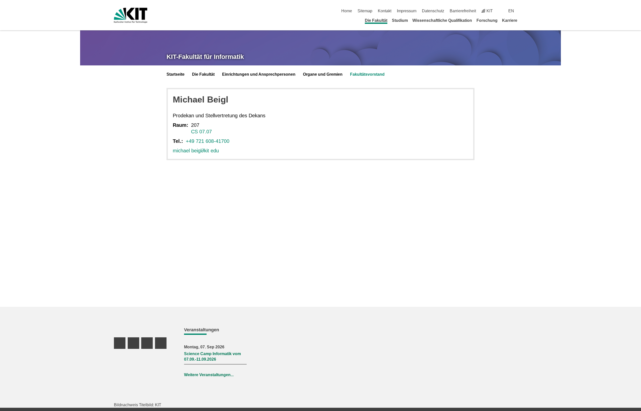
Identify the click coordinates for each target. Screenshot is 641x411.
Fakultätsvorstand (367, 74)
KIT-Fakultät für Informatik (205, 56)
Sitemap (365, 11)
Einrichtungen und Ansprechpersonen (258, 74)
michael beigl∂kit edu (196, 150)
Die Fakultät (376, 20)
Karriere (509, 20)
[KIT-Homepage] (130, 15)
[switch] (525, 11)
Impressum (406, 11)
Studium (400, 20)
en (511, 11)
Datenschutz (433, 11)
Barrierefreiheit (463, 11)
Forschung (487, 20)
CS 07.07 (201, 131)
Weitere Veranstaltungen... (209, 375)
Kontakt (384, 11)
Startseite (176, 74)
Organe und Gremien (323, 74)
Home (346, 11)
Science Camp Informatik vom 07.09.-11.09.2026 (212, 356)
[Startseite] (525, 20)
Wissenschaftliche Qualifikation (442, 20)
